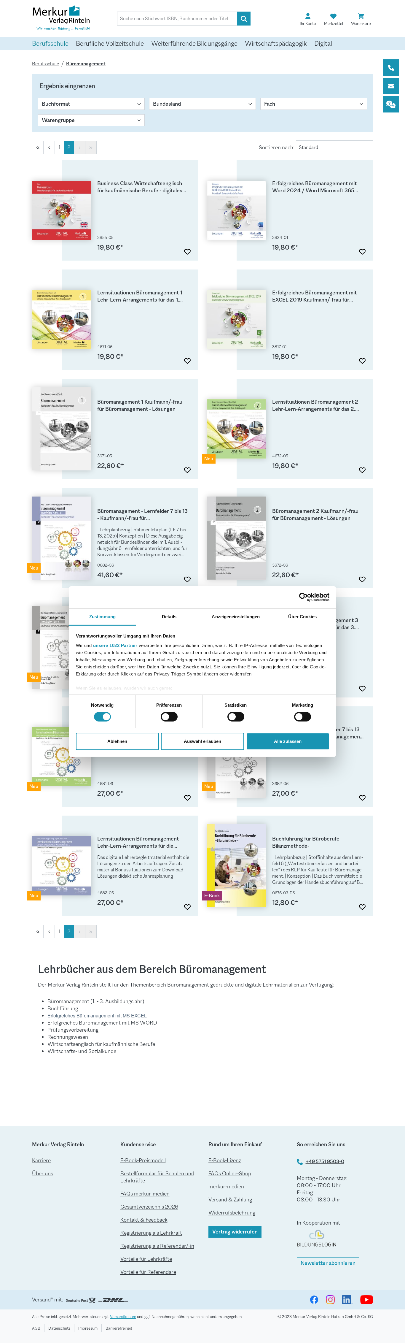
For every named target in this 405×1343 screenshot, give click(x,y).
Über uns (42, 1173)
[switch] (169, 717)
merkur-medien (226, 1186)
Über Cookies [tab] (302, 616)
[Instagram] (330, 1299)
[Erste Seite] (38, 147)
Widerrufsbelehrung (231, 1212)
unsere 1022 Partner (115, 645)
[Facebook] (314, 1299)
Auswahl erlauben (202, 741)
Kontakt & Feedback (144, 1219)
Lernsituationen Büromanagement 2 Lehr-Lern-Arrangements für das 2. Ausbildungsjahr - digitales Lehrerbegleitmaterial (315, 405)
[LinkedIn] (347, 1299)
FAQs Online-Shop (229, 1173)
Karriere (41, 1160)
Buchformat (56, 103)
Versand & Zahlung (230, 1199)
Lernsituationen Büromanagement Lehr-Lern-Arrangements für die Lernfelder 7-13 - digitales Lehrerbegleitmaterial (138, 842)
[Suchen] (244, 19)
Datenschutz (59, 1328)
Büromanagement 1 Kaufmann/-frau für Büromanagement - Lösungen (139, 405)
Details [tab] (169, 616)
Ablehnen (117, 741)
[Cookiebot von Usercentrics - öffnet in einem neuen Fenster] (303, 597)
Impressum (88, 1328)
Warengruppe (58, 120)
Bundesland (167, 103)
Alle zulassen (288, 741)
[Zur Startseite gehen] (61, 19)
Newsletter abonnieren (328, 1263)
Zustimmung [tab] (102, 616)
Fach (269, 103)
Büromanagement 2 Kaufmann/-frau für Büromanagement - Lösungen (315, 515)
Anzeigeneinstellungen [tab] (236, 616)
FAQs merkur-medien (145, 1193)
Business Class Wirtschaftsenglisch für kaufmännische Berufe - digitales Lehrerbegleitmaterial (139, 187)
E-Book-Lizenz (224, 1160)
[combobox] (177, 19)
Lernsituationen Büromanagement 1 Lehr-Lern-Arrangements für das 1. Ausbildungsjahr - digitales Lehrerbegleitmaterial (139, 296)
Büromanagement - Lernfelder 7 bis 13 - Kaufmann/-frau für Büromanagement (142, 515)
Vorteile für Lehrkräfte (146, 1259)
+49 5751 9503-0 (325, 1161)
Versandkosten (123, 1316)
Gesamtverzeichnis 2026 (149, 1206)
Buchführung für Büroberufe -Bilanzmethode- (307, 842)
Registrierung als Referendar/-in (157, 1246)
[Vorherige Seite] (49, 147)
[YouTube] (366, 1299)
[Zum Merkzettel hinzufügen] (187, 250)
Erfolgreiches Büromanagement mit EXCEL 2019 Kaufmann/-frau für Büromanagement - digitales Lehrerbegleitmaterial (314, 296)
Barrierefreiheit (119, 1328)
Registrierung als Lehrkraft (151, 1232)
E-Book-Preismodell (143, 1160)
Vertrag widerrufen (235, 1231)
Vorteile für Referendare (148, 1272)
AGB (36, 1328)
